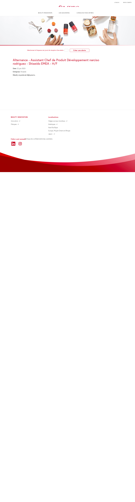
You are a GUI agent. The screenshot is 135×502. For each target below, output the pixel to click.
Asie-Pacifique (53, 127)
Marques (14, 124)
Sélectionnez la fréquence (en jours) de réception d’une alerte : (45, 50)
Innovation (14, 121)
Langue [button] (116, 2)
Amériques (51, 124)
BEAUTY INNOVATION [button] (45, 13)
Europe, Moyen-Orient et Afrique (59, 131)
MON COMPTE (127, 2)
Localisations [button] (64, 13)
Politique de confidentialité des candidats (38, 139)
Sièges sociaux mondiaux (56, 121)
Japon (50, 134)
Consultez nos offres (85, 13)
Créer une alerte (79, 50)
